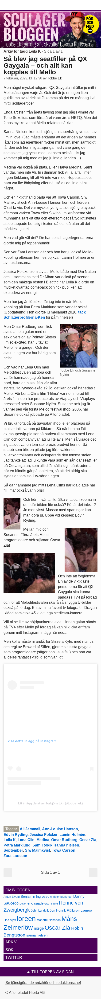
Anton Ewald (12, 896)
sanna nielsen (66, 845)
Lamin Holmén (72, 835)
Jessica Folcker (44, 835)
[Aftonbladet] (21, 5)
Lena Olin (26, 840)
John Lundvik (40, 910)
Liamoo (86, 910)
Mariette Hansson (49, 920)
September (13, 850)
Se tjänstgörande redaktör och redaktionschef (43, 983)
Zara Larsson (15, 856)
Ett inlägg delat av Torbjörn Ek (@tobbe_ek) (50, 803)
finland (54, 903)
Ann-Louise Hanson (60, 829)
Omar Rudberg (64, 840)
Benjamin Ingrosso (35, 896)
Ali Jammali (30, 829)
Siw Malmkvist (37, 850)
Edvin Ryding (16, 835)
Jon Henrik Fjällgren (65, 910)
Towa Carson (63, 850)
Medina (42, 840)
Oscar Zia (87, 840)
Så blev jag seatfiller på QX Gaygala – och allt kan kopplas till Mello (45, 65)
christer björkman (61, 896)
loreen (26, 918)
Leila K (10, 840)
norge (39, 928)
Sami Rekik (42, 845)
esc (47, 903)
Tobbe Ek (55, 78)
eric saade (35, 903)
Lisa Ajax (10, 920)
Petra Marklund (17, 845)
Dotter (23, 903)
